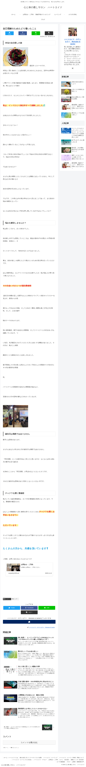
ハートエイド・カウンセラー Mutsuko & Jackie (72, 41)
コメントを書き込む (29, 742)
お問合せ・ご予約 (53, 759)
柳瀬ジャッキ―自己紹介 (77, 759)
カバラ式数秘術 (61, 761)
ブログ (68, 761)
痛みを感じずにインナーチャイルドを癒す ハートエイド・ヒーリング (38, 757)
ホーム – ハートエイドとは (11, 757)
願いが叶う (15, 599)
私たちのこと (7, 599)
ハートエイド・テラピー (40, 759)
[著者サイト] (29, 622)
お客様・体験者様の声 (78, 761)
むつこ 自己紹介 (64, 759)
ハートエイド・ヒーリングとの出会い (22, 759)
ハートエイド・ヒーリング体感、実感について (71, 757)
